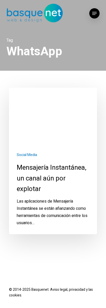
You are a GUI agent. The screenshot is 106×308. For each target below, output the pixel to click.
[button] (94, 13)
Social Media (27, 154)
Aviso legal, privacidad (67, 289)
